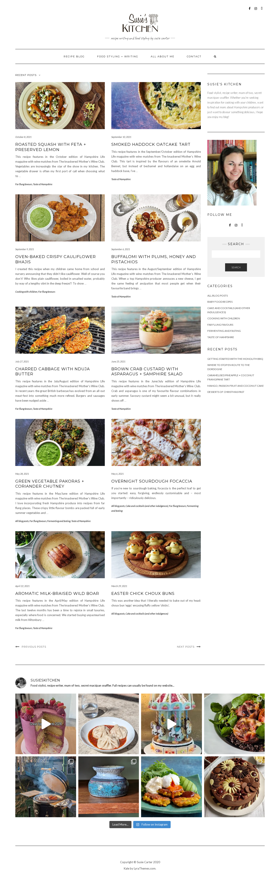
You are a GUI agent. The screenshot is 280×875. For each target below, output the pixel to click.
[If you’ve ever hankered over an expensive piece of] (45, 786)
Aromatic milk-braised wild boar (57, 593)
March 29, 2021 (119, 586)
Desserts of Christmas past (225, 392)
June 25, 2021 (118, 361)
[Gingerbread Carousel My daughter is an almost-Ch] (171, 724)
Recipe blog (74, 56)
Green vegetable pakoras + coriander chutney (49, 484)
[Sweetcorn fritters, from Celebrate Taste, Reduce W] (171, 786)
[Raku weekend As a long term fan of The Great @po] (108, 786)
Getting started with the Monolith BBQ (235, 358)
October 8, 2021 (23, 136)
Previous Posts (34, 646)
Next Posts (185, 646)
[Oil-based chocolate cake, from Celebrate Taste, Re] (234, 786)
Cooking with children (26, 291)
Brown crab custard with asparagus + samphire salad (147, 371)
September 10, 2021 (121, 136)
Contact (194, 56)
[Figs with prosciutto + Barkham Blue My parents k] (234, 724)
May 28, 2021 (22, 473)
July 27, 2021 (22, 361)
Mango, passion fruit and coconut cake (235, 385)
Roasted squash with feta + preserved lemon (50, 147)
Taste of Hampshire (42, 184)
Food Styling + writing (117, 56)
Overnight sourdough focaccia (151, 481)
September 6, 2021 (120, 249)
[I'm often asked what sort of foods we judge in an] (45, 724)
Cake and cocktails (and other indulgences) (147, 505)
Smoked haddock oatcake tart (151, 144)
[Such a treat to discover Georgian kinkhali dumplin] (108, 724)
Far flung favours (23, 184)
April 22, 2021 (22, 586)
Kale (126, 868)
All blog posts (22, 521)
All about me (162, 56)
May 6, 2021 (117, 473)
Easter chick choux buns (143, 593)
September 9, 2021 (24, 249)
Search (236, 267)
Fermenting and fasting (58, 521)
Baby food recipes (220, 301)
